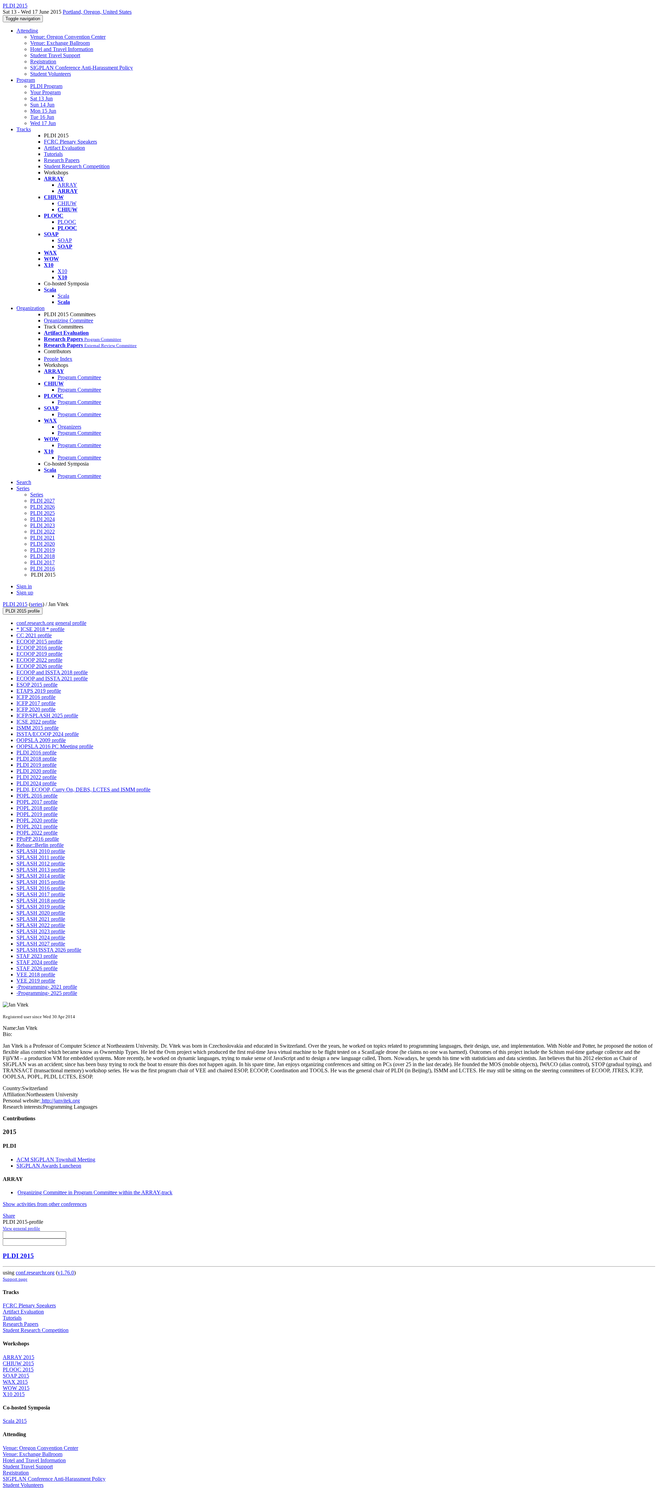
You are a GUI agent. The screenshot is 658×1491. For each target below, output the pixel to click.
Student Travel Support (55, 55)
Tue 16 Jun (42, 117)
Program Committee (79, 377)
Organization (30, 308)
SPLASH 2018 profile (40, 900)
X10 (62, 271)
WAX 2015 (15, 1382)
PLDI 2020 (42, 544)
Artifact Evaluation (64, 148)
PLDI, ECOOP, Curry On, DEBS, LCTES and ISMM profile (83, 789)
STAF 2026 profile (37, 968)
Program (25, 80)
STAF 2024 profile (37, 962)
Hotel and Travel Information (61, 49)
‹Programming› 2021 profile (46, 987)
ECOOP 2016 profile (39, 648)
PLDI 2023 (42, 525)
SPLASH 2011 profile (40, 857)
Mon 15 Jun (43, 111)
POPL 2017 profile (37, 802)
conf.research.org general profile (51, 623)
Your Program (45, 92)
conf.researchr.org (35, 1273)
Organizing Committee (68, 320)
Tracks (23, 129)
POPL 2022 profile (37, 833)
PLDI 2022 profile (36, 777)
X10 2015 (14, 1394)
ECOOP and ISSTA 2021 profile (52, 678)
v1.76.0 (66, 1273)
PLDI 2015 (15, 604)
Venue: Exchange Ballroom (60, 43)
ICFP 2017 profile (36, 703)
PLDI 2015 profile (22, 611)
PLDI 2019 (42, 550)
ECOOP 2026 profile (39, 666)
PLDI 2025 (42, 513)
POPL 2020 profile (37, 820)
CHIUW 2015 (18, 1363)
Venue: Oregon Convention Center (68, 37)
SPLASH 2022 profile (40, 925)
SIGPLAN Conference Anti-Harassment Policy (81, 68)
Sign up (24, 592)
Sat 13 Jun (41, 98)
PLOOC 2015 (18, 1369)
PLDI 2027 (42, 501)
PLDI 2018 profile (36, 759)
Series (36, 494)
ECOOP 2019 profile (39, 654)
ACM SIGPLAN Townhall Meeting (55, 1159)
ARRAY (67, 185)
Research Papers (62, 160)
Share (9, 1216)
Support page (15, 1279)
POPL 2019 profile (37, 814)
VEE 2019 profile (35, 981)
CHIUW (67, 203)
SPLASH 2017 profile (40, 894)
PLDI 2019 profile (36, 765)
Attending (27, 31)
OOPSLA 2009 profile (41, 740)
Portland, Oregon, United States (97, 12)
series (36, 604)
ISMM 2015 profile (37, 728)
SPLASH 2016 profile (40, 888)
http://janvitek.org (60, 1101)
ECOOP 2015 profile (39, 641)
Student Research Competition (77, 166)
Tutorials (53, 154)
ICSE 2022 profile (36, 722)
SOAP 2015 (16, 1376)
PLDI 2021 (42, 538)
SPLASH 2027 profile (40, 944)
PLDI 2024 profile (36, 783)
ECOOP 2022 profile (39, 660)
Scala (63, 296)
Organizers (69, 427)
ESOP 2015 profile (37, 685)
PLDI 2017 (42, 562)
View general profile (21, 1228)
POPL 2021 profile (37, 826)
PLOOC (67, 222)
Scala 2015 (15, 1421)
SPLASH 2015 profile (40, 882)
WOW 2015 (16, 1388)
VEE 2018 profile (35, 974)
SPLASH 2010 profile (40, 851)
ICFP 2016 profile (36, 697)
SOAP (65, 240)
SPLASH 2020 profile (40, 913)
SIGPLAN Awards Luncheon (48, 1166)
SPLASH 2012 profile (40, 863)
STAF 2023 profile (37, 956)
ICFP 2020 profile (36, 709)
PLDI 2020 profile (36, 771)
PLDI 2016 (42, 568)
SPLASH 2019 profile (40, 907)
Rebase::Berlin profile (40, 845)
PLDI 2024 (42, 519)
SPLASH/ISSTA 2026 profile (48, 950)
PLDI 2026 (42, 507)
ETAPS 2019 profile (38, 691)
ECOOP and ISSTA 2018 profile (52, 672)
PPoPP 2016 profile (37, 839)
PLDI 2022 (42, 531)
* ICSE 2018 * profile (40, 629)
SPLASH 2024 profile (40, 937)
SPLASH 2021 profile (40, 919)
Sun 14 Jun (42, 105)
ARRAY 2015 (18, 1357)
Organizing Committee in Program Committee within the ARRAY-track (94, 1192)
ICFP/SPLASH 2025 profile (47, 715)
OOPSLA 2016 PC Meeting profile (54, 746)
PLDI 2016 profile (36, 752)
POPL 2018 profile (37, 808)
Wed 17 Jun (43, 123)
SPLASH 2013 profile (40, 870)
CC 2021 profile (34, 635)
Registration (43, 61)
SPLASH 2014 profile (40, 876)
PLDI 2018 (42, 556)
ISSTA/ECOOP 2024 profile (47, 734)
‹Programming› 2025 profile (46, 993)
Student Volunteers (50, 74)
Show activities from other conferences (45, 1204)
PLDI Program (46, 86)
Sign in (24, 586)
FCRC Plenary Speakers (70, 142)
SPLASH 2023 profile (40, 931)
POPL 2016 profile (37, 796)
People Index (58, 359)
